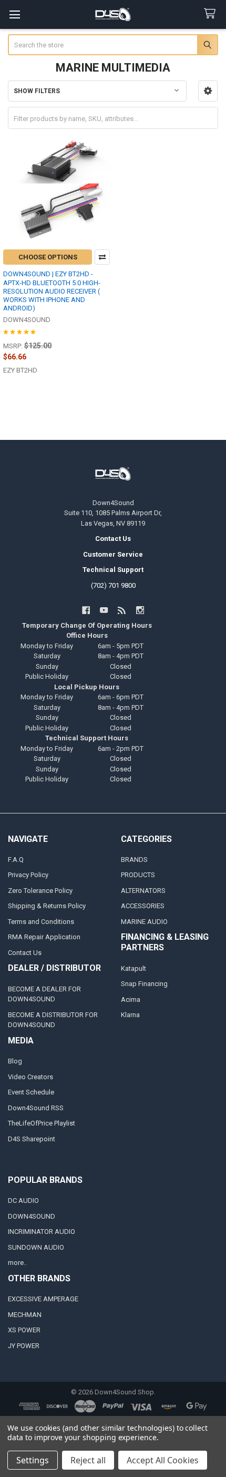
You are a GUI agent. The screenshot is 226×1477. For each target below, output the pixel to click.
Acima (130, 999)
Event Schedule (31, 1092)
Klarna (130, 1015)
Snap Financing (144, 984)
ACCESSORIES (143, 906)
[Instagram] (140, 610)
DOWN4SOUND (31, 1216)
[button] (208, 91)
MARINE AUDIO (144, 922)
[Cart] (212, 14)
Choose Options (47, 257)
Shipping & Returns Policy (47, 906)
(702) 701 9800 (113, 585)
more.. (17, 1263)
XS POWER (24, 1330)
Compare (102, 257)
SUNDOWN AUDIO (36, 1247)
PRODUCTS (138, 875)
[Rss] (122, 610)
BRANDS (134, 859)
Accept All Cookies (163, 1460)
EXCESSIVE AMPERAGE (43, 1299)
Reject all (88, 1460)
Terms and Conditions (41, 922)
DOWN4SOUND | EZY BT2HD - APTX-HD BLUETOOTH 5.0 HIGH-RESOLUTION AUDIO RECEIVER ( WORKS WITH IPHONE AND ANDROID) (51, 291)
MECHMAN (25, 1315)
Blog (15, 1061)
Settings (32, 1460)
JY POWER (23, 1346)
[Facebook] (86, 610)
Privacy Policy (28, 875)
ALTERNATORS (143, 891)
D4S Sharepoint (31, 1139)
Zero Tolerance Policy (40, 891)
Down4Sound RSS (36, 1108)
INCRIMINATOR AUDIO (41, 1231)
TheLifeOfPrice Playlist (41, 1123)
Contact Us (25, 953)
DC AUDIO (23, 1200)
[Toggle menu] (14, 14)
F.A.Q (16, 859)
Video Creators (30, 1077)
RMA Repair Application (44, 937)
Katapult (133, 968)
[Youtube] (103, 610)
